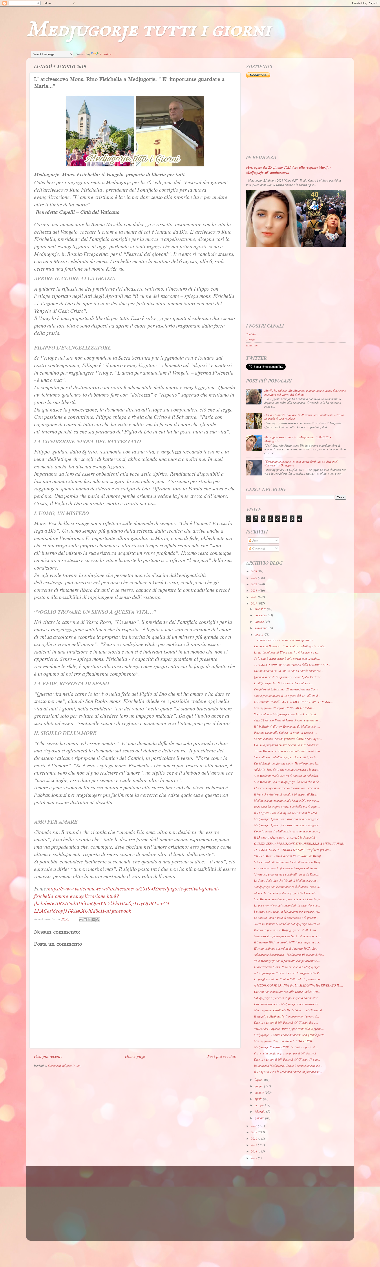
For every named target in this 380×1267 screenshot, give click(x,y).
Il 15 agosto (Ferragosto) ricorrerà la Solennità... (286, 837)
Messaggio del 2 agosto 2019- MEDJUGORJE (283, 1041)
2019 (254, 603)
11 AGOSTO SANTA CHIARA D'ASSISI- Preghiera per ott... (292, 850)
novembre (261, 615)
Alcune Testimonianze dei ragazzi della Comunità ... (287, 893)
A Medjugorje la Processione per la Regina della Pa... (288, 973)
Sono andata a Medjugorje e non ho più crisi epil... (286, 714)
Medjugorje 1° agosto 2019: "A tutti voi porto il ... (286, 1047)
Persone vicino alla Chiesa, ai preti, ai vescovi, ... (285, 732)
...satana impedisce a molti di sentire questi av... (284, 640)
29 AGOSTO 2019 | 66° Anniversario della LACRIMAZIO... (292, 665)
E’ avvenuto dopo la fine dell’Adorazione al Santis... (287, 868)
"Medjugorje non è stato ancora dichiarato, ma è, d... (288, 887)
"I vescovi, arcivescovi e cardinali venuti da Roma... (287, 874)
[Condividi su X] (89, 919)
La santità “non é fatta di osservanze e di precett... (286, 918)
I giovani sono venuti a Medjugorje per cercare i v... (287, 911)
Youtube (251, 334)
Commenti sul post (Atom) (64, 1065)
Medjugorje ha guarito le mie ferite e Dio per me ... (286, 800)
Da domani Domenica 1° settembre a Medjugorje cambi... (290, 646)
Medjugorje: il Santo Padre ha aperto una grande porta (289, 1035)
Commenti (258, 548)
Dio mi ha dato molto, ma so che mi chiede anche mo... (288, 671)
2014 (254, 1151)
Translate (106, 54)
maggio (260, 1092)
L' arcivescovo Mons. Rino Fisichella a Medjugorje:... (288, 967)
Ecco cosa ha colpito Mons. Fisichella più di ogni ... (287, 807)
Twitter (250, 340)
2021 (254, 590)
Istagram (252, 345)
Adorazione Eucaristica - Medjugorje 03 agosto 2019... (289, 954)
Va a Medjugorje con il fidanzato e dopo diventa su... (287, 961)
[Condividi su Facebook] (93, 919)
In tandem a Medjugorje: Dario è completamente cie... (288, 1065)
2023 (254, 578)
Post (254, 540)
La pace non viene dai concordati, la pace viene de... (287, 905)
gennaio (260, 1118)
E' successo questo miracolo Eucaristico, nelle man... (288, 788)
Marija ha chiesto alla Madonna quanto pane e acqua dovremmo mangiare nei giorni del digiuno (305, 392)
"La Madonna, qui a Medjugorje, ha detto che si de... (287, 782)
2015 (254, 1145)
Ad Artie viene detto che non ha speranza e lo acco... (287, 769)
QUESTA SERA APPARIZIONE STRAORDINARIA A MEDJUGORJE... (300, 843)
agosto (259, 634)
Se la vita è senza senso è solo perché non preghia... (287, 658)
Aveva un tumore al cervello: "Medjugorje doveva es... (288, 924)
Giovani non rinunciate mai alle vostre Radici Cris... (287, 992)
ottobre (260, 621)
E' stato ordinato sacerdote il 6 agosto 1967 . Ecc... (287, 948)
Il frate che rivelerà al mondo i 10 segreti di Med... (286, 794)
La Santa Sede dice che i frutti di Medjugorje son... (286, 880)
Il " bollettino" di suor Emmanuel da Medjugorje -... (287, 726)
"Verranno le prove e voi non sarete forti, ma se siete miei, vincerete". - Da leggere (301, 463)
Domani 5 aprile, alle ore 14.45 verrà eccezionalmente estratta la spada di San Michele (304, 417)
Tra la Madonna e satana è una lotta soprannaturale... (288, 751)
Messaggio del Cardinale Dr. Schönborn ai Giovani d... (289, 1010)
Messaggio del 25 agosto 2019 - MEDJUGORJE (284, 708)
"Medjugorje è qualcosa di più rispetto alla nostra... (287, 998)
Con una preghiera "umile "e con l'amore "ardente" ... (288, 745)
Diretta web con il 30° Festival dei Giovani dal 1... (286, 1022)
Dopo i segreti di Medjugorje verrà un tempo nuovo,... (288, 831)
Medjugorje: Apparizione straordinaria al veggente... (287, 819)
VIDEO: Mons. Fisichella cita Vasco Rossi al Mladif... (288, 856)
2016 (254, 1138)
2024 (254, 571)
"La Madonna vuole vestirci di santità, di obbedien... (287, 776)
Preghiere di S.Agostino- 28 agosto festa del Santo (286, 689)
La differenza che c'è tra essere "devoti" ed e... (283, 683)
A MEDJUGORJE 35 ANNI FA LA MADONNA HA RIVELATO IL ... (298, 985)
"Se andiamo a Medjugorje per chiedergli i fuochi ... (287, 757)
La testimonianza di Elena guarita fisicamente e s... (286, 652)
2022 (254, 584)
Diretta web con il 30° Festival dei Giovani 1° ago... (287, 1059)
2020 (254, 597)
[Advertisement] (296, 116)
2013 (254, 1158)
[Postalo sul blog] (85, 919)
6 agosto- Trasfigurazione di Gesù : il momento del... (287, 936)
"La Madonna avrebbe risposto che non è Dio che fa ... (288, 899)
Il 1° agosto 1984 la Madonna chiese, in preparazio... (288, 1072)
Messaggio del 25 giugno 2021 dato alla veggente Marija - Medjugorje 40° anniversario (289, 170)
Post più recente (48, 1056)
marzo (259, 1105)
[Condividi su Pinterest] (97, 919)
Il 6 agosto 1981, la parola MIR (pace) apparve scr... (288, 942)
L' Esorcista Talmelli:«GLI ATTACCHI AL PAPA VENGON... (293, 702)
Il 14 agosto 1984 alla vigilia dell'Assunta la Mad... (287, 813)
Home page (135, 1056)
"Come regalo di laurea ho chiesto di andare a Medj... (288, 862)
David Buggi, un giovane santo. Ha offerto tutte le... (287, 763)
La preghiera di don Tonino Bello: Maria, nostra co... (288, 979)
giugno (259, 1086)
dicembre (261, 609)
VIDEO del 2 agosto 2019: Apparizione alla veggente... (289, 1029)
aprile (259, 1099)
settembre (261, 628)
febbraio (260, 1111)
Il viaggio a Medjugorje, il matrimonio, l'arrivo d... (286, 1016)
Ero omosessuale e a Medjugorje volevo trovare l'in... (288, 1004)
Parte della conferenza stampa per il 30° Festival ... (287, 1053)
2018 (254, 1126)
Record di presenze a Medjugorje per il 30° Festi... (286, 930)
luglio (259, 1080)
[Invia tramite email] (81, 919)
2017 (254, 1132)
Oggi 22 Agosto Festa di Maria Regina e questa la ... (287, 720)
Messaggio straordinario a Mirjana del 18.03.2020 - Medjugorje (297, 439)
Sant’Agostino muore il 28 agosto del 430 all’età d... (287, 696)
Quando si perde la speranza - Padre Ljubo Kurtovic (287, 677)
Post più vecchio (221, 1056)
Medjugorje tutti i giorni (148, 30)
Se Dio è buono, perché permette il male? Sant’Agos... (288, 739)
